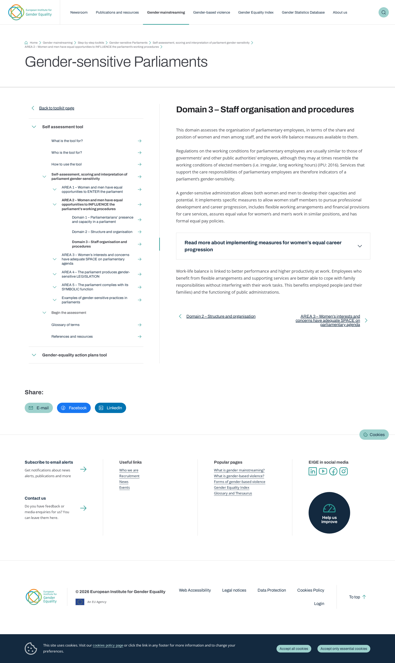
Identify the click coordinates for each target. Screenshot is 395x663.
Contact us (35, 498)
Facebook (333, 471)
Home (34, 42)
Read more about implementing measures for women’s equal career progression (263, 246)
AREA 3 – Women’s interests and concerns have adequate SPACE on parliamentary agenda (95, 259)
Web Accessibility (195, 590)
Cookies (377, 434)
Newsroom (79, 12)
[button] (39, 408)
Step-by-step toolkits (91, 42)
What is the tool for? (67, 141)
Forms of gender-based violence (239, 481)
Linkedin (313, 471)
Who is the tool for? (66, 153)
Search (384, 12)
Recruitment (129, 475)
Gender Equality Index (256, 12)
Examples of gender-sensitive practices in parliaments (94, 300)
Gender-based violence (211, 12)
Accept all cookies (294, 649)
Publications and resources (117, 12)
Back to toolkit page (56, 108)
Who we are (128, 470)
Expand (34, 127)
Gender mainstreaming (166, 12)
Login (319, 603)
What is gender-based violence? (239, 475)
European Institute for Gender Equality (30, 12)
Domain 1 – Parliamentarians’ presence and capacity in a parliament (102, 219)
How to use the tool (66, 164)
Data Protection (272, 590)
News (123, 481)
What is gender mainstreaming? (239, 470)
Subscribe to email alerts (49, 462)
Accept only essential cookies (344, 649)
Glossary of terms (65, 325)
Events (124, 487)
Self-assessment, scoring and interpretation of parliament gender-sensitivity (201, 42)
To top (354, 597)
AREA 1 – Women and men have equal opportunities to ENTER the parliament (92, 189)
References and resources (72, 336)
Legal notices (234, 590)
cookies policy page (108, 645)
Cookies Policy (310, 590)
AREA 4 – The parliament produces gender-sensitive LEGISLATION (96, 274)
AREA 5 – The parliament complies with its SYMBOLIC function (95, 287)
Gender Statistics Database (303, 12)
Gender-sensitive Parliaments (128, 42)
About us (340, 12)
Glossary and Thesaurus (233, 493)
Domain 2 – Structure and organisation (102, 232)
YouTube (323, 471)
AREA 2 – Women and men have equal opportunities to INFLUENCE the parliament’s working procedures (92, 46)
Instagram (343, 471)
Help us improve (329, 519)
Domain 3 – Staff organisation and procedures (99, 244)
